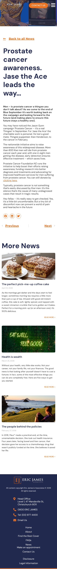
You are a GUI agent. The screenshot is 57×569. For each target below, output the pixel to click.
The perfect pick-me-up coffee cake (25, 284)
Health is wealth (12, 357)
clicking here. (10, 180)
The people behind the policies (22, 426)
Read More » (49, 317)
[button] (18, 38)
